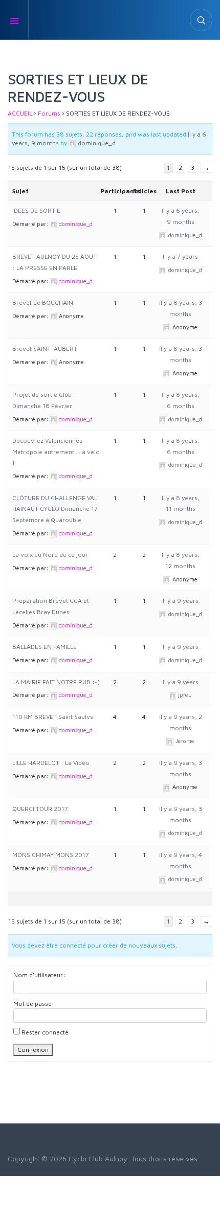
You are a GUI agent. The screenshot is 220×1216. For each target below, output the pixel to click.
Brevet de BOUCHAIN (42, 302)
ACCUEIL (20, 113)
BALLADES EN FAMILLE (44, 646)
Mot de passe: (33, 1003)
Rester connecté (45, 1032)
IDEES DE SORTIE (36, 210)
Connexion (33, 1049)
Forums (49, 113)
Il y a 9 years (181, 600)
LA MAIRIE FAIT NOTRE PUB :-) (56, 682)
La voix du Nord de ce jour (50, 554)
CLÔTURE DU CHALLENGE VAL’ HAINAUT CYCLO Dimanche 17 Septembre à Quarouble (55, 509)
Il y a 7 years (180, 256)
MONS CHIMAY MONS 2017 (50, 855)
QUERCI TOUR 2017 (40, 809)
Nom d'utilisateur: (39, 975)
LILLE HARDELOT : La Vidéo (51, 763)
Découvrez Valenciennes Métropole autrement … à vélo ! (56, 451)
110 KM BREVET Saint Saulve (53, 716)
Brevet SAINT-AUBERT (44, 348)
